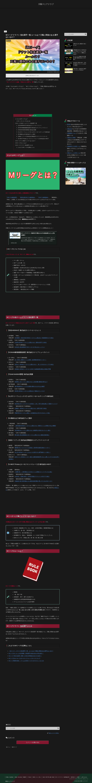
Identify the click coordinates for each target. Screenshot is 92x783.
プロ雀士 (29, 777)
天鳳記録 (69, 129)
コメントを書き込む (33, 742)
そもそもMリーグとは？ (22, 118)
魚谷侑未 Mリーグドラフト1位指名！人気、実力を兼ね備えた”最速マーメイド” (36, 403)
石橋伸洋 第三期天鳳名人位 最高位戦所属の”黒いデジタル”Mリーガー (33, 481)
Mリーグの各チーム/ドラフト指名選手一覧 (26, 123)
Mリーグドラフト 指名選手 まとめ (24, 145)
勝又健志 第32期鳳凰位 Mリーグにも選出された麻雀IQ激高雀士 (32, 435)
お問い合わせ (84, 777)
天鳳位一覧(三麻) (18, 777)
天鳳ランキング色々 (37, 777)
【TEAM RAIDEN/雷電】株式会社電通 (27, 129)
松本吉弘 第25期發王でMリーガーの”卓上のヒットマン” (30, 347)
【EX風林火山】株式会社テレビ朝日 (26, 134)
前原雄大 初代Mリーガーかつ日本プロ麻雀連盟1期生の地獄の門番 (33, 369)
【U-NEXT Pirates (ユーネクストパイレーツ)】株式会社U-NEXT (33, 138)
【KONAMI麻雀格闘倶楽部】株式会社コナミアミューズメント (33, 127)
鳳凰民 (24, 777)
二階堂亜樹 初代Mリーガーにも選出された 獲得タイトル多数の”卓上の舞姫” (35, 425)
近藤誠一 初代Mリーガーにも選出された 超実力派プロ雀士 (31, 408)
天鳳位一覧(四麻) (9, 777)
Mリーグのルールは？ (21, 143)
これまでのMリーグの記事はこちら (26, 147)
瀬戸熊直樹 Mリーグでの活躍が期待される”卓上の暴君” (30, 386)
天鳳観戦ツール (71, 133)
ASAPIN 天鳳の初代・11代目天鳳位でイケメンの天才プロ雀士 (32, 476)
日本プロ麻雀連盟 (12, 197)
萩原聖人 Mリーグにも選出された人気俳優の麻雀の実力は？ (31, 381)
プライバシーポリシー (82, 778)
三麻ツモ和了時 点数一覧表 (48, 777)
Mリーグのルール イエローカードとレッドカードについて (24, 658)
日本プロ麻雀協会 (43, 197)
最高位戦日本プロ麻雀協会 (27, 197)
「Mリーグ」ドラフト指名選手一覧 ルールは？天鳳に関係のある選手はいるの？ (31, 651)
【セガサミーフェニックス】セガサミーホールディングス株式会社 (34, 132)
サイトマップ (73, 778)
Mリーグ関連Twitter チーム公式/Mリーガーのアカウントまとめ (26, 660)
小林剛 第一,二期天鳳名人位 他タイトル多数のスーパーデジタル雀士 (33, 472)
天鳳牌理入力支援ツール (73, 146)
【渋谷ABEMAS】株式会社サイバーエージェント (30, 125)
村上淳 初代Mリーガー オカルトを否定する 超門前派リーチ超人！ (33, 452)
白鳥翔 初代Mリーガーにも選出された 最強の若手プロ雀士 (31, 342)
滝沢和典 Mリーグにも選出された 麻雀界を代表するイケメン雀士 (32, 430)
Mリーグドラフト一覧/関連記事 (62, 777)
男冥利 (69, 124)
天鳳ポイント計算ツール (73, 153)
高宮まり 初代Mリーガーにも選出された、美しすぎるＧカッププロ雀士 (34, 364)
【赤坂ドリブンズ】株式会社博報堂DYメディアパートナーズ (32, 136)
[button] (58, 728)
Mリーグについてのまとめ (24, 121)
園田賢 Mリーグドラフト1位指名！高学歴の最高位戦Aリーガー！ (32, 447)
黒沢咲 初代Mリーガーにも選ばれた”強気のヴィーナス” (30, 391)
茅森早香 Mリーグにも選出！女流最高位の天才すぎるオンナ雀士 (32, 413)
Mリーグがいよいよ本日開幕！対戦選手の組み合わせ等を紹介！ (26, 653)
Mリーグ (8, 724)
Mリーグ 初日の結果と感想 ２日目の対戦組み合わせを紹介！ (25, 656)
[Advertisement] (46, 18)
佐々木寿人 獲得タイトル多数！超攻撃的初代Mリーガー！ (30, 360)
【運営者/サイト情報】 (75, 777)
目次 (30, 115)
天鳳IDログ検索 (71, 137)
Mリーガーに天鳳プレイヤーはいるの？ (25, 140)
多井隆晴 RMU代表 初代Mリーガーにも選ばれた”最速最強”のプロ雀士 (34, 338)
